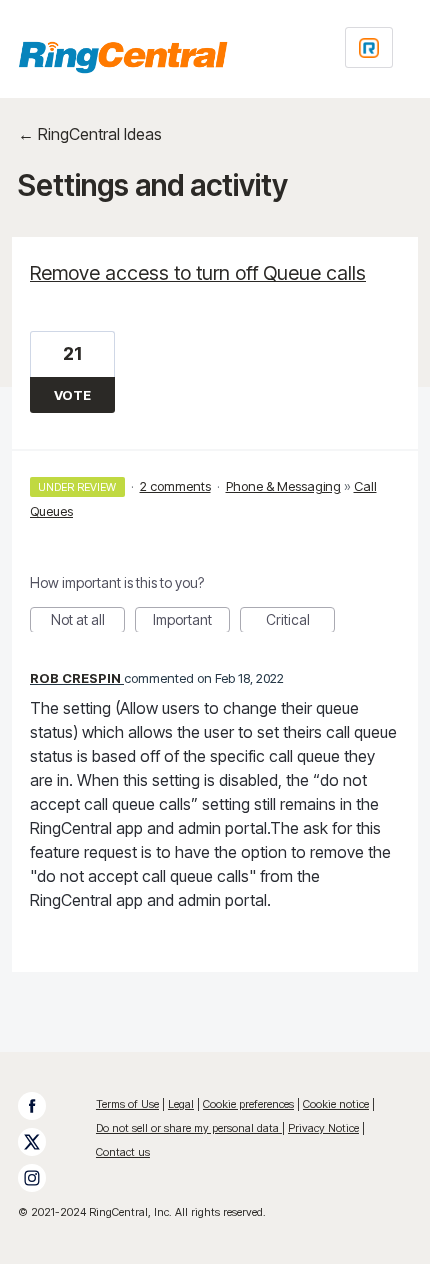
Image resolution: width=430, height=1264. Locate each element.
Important (191, 621)
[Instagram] (42, 1178)
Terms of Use (127, 1104)
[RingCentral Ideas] (123, 57)
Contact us (123, 1152)
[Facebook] (42, 1106)
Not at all (88, 621)
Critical (300, 621)
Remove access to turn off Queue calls (198, 273)
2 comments (175, 486)
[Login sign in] (369, 47)
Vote (72, 395)
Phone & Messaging (283, 486)
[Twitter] (42, 1142)
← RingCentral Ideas (90, 134)
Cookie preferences (248, 1104)
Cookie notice (336, 1104)
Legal (181, 1104)
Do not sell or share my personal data (189, 1128)
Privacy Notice (323, 1128)
